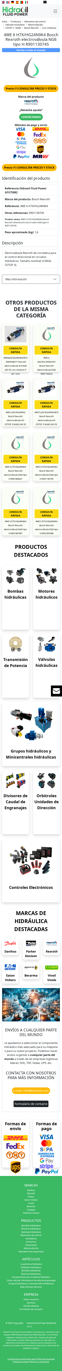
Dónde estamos (31, 1305)
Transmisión (31, 1244)
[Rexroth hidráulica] (51, 944)
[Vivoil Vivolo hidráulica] (51, 967)
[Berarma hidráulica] (31, 967)
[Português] (22, 2)
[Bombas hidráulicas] (15, 576)
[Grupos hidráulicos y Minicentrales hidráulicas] (31, 724)
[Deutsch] (12, 2)
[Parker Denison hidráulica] (31, 944)
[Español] (17, 2)
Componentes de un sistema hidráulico (31, 1276)
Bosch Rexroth (31, 27)
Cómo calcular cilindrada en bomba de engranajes (31, 1280)
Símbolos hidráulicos (31, 1267)
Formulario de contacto (31, 1104)
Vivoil (31, 1203)
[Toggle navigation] (55, 11)
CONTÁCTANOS (31, 117)
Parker (31, 1196)
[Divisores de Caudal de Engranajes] (15, 780)
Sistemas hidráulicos (31, 1231)
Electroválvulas (35, 24)
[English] (3, 2)
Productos (16, 21)
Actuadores (31, 1238)
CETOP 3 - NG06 (13, 27)
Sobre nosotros (31, 1299)
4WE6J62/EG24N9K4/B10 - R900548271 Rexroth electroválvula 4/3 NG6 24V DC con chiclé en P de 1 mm (15, 365)
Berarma (31, 975)
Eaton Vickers (31, 1199)
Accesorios (31, 1241)
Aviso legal (31, 1359)
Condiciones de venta (16, 1359)
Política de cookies (21, 1361)
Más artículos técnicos (31, 1286)
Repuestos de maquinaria (31, 1251)
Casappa (31, 1209)
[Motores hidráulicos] (46, 576)
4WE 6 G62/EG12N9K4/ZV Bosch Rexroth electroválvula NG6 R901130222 (46, 365)
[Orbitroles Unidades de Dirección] (46, 780)
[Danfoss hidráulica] (10, 944)
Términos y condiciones (39, 1361)
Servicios (31, 1302)
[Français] (8, 2)
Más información (16, 279)
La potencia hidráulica (31, 1263)
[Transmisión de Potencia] (15, 644)
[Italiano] (26, 2)
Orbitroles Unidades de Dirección (46, 801)
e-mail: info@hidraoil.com (31, 1091)
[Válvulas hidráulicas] (46, 644)
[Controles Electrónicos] (31, 860)
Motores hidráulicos (31, 1228)
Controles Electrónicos (31, 887)
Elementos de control (34, 21)
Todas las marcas (31, 1212)
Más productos (31, 1248)
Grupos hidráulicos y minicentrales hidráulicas (31, 1283)
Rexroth (52, 951)
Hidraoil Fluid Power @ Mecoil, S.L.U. (41, 1324)
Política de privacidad (45, 1359)
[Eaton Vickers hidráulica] (10, 967)
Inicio (4, 21)
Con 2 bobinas (49, 27)
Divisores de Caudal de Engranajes (15, 801)
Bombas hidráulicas (31, 1225)
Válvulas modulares (15, 24)
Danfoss (10, 951)
